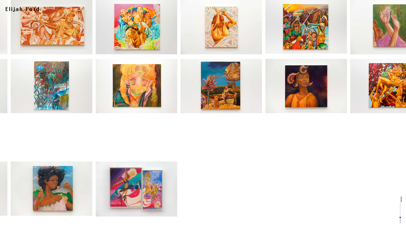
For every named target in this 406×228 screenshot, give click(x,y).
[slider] (400, 217)
